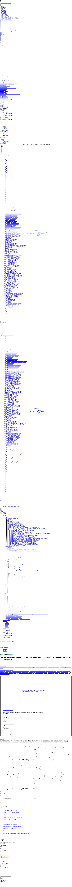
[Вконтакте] (3, 133)
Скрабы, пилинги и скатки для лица (10, 673)
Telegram (4, 127)
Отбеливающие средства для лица (46, 672)
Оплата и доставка (4, 853)
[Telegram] (12, 654)
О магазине (7, 623)
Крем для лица (43, 671)
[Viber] (7, 654)
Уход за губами (54, 673)
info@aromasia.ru (4, 117)
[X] (6, 654)
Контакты (2, 854)
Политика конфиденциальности (8, 874)
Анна (1, 849)
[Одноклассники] (2, 654)
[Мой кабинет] (0, 501)
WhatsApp (5, 128)
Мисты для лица (26, 672)
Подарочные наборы (42, 667)
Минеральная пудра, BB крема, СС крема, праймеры (12, 672)
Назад (7, 516)
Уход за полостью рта (11, 586)
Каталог (6, 517)
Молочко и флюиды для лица (34, 672)
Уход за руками (35, 667)
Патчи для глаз (56, 672)
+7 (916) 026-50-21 (4, 107)
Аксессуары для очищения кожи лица (33, 671)
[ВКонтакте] (1, 654)
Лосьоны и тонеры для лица (51, 671)
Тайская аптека (10, 520)
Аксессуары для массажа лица (6, 671)
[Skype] (10, 654)
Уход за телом (9, 595)
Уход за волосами (10, 548)
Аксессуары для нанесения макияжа (19, 671)
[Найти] (1, 5)
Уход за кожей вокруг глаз (62, 673)
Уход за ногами (10, 610)
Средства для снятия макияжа (36, 673)
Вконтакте (5, 126)
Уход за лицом (10, 562)
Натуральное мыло (49, 667)
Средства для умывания (46, 673)
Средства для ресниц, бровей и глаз (24, 673)
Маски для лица (60, 671)
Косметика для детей (57, 667)
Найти (2, 878)
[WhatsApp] (9, 654)
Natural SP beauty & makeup (8, 710)
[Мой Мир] (4, 654)
